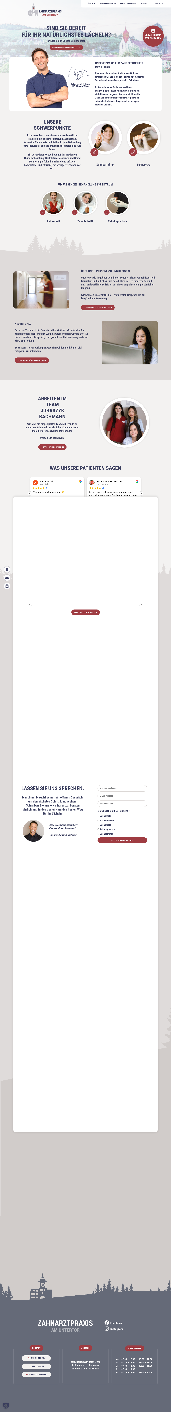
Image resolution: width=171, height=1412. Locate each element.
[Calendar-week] (7, 586)
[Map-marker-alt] (7, 569)
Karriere (143, 4)
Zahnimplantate (108, 829)
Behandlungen (106, 4)
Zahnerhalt (105, 816)
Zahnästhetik (106, 834)
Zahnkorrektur (107, 820)
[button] (30, 493)
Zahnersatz (105, 825)
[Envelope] (7, 577)
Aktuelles (159, 4)
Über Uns (92, 4)
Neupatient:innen (128, 4)
